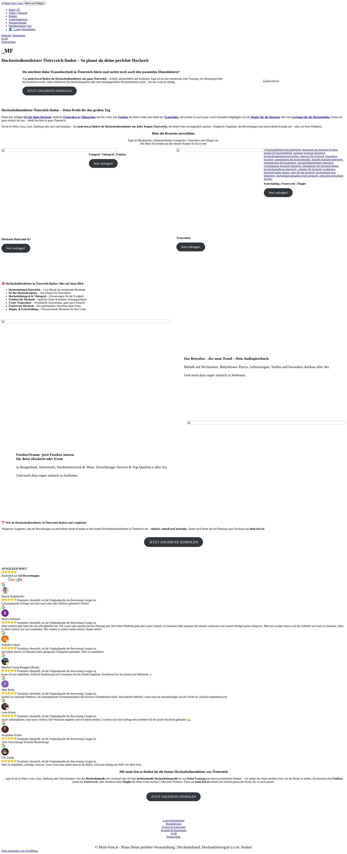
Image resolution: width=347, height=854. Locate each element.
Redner (13, 16)
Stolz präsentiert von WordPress (19, 850)
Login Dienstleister (173, 820)
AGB (4, 38)
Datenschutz (8, 41)
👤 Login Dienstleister (22, 29)
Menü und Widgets (34, 3)
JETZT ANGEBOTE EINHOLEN (49, 91)
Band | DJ (14, 9)
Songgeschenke (18, 22)
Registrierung (173, 823)
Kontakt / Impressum (13, 35)
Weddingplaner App (20, 25)
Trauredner (171, 117)
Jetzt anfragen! (15, 248)
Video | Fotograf (18, 12)
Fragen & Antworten (173, 827)
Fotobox (123, 117)
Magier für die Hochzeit (265, 117)
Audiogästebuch (18, 19)
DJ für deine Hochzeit (37, 117)
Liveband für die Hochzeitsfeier (311, 117)
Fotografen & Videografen (79, 117)
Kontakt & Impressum (173, 830)
